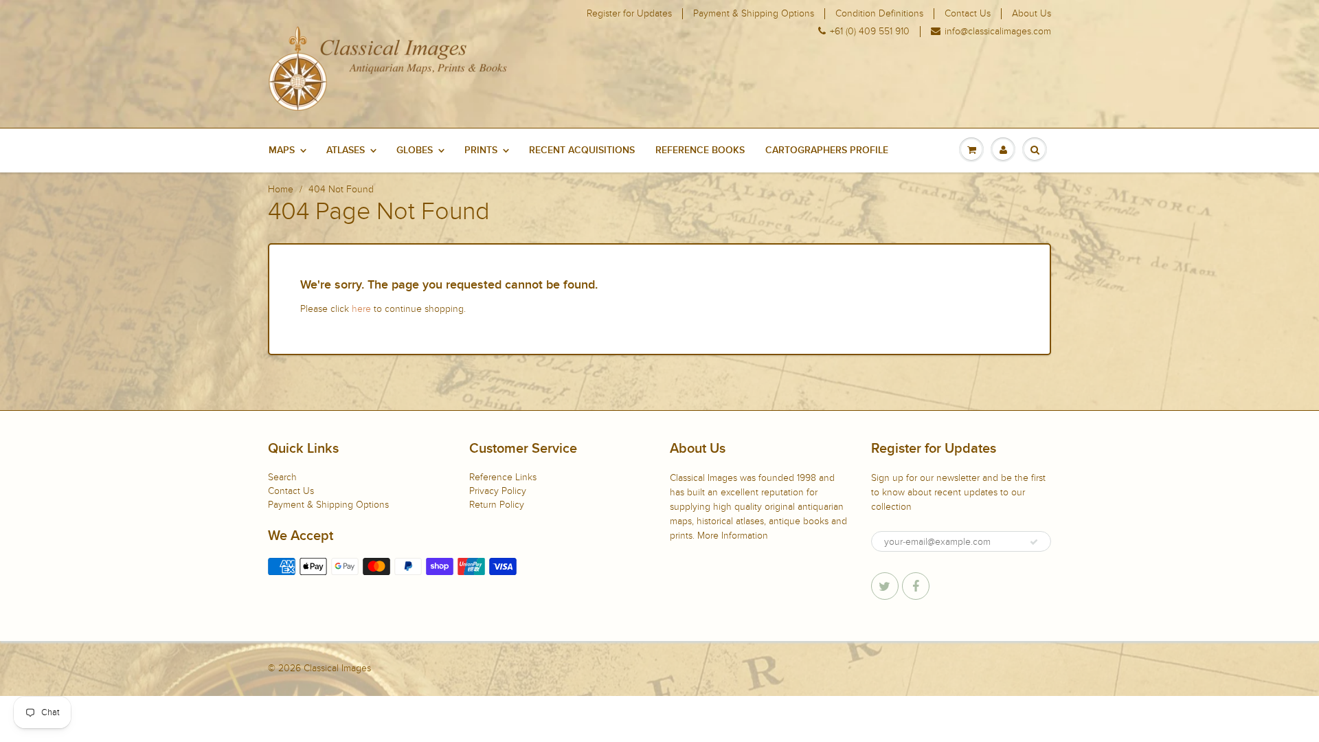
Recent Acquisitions (582, 150)
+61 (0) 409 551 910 (870, 31)
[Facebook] (915, 586)
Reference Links (503, 477)
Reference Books (700, 150)
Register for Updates (629, 13)
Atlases (345, 150)
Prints (480, 150)
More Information (732, 535)
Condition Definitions (879, 13)
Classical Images (337, 668)
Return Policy (496, 504)
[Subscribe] (1034, 542)
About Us (1031, 13)
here (361, 309)
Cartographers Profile (826, 150)
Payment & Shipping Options (753, 13)
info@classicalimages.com (998, 31)
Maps (282, 150)
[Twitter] (885, 586)
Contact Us (968, 13)
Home (280, 189)
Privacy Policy (497, 491)
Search (282, 477)
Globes (414, 150)
